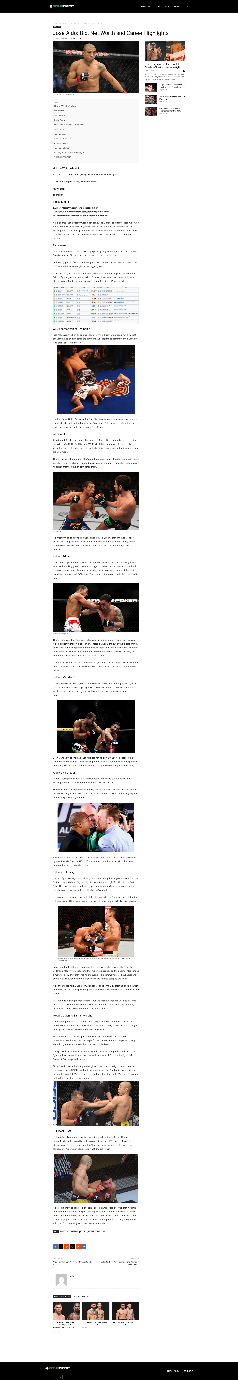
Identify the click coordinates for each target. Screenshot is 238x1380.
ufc (104, 1232)
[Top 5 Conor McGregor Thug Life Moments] (151, 99)
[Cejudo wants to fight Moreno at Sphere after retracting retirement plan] (125, 1311)
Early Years (59, 120)
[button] (187, 6)
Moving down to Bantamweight (69, 152)
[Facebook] (55, 1246)
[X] (61, 1246)
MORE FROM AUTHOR (81, 1297)
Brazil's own (64, 1232)
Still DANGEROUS (62, 157)
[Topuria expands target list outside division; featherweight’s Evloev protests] (95, 1311)
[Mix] (78, 1246)
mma (98, 1232)
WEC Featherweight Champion (69, 124)
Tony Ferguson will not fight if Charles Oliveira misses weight (162, 66)
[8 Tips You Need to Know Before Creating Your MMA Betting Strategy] (151, 87)
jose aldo (91, 1232)
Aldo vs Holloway (62, 148)
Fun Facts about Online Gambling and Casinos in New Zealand (119, 1263)
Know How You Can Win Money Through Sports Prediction (72, 1263)
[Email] (72, 1246)
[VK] (83, 1246)
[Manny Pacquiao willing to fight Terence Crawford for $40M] (151, 111)
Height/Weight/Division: (65, 106)
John (56, 38)
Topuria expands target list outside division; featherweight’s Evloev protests (94, 1324)
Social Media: (60, 115)
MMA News (63, 23)
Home (55, 23)
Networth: (59, 110)
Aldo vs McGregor (62, 143)
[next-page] (58, 1332)
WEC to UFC (60, 129)
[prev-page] (54, 1332)
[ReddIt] (66, 1246)
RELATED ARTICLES (62, 1297)
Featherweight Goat (78, 1232)
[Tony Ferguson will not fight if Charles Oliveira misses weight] (165, 51)
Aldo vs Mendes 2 (62, 138)
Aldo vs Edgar (60, 134)
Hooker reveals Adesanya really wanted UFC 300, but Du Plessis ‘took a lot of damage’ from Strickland (66, 1324)
